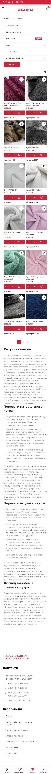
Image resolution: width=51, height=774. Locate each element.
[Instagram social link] (5, 2)
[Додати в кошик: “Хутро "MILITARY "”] (14, 155)
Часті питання (12, 747)
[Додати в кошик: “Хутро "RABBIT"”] (14, 197)
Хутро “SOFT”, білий (34, 190)
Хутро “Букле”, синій (34, 321)
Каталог (14, 18)
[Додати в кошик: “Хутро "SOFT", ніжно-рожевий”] (36, 242)
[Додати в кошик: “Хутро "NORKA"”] (36, 155)
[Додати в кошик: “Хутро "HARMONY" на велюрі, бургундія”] (14, 113)
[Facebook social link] (3, 2)
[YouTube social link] (9, 2)
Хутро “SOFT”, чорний (13, 321)
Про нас (9, 716)
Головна (5, 18)
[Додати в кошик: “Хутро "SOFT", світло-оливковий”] (14, 286)
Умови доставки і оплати (17, 730)
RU (21, 2)
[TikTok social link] (12, 2)
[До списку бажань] (21, 79)
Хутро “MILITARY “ (11, 148)
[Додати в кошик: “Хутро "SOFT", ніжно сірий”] (14, 242)
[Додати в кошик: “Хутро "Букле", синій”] (36, 328)
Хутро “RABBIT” (10, 190)
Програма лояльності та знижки (20, 741)
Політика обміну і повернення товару (19, 723)
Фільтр (12, 65)
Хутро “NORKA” (32, 148)
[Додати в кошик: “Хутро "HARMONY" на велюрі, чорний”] (36, 113)
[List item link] (25, 683)
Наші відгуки (11, 753)
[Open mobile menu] (3, 8)
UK (17, 2)
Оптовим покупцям (14, 736)
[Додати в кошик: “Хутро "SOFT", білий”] (36, 197)
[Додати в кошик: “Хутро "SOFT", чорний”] (14, 328)
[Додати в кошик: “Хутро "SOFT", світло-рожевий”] (36, 286)
